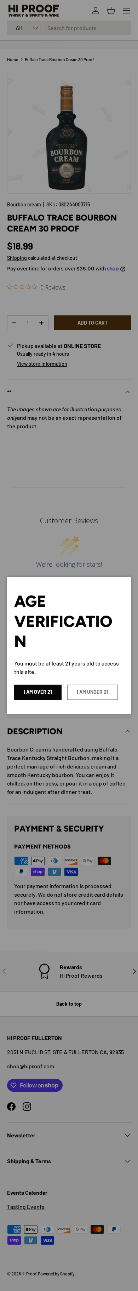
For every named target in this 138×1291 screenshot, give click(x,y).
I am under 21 (92, 692)
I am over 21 (38, 692)
